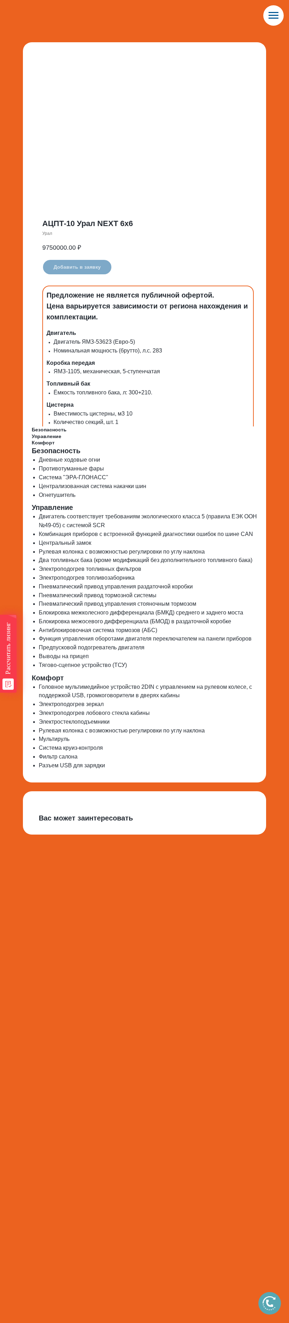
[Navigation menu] (273, 15)
